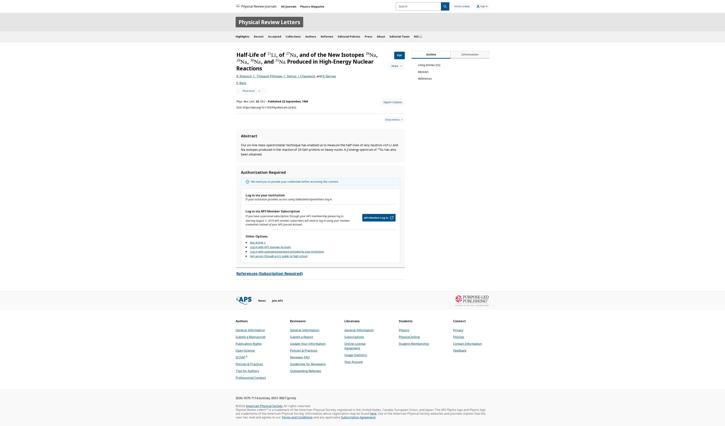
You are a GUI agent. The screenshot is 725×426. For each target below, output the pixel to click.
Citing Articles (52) (429, 65)
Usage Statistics (355, 355)
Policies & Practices (249, 364)
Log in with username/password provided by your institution (287, 251)
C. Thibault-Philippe (267, 76)
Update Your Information (307, 344)
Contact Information (467, 344)
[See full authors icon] (251, 91)
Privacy (458, 330)
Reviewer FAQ (300, 357)
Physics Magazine (312, 6)
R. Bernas (329, 76)
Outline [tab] (431, 54)
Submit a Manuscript (250, 337)
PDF (399, 55)
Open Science (245, 350)
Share (394, 66)
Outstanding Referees (305, 371)
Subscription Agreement (358, 417)
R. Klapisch (244, 76)
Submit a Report (301, 337)
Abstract (423, 72)
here (373, 413)
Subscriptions (354, 337)
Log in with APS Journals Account (270, 247)
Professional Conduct (251, 378)
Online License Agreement (355, 346)
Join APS (277, 300)
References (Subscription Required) (269, 273)
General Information (250, 330)
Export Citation (392, 102)
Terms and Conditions (297, 417)
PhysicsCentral (409, 337)
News (262, 300)
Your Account (353, 362)
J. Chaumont (306, 76)
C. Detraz (290, 76)
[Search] (445, 6)
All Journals (288, 6)
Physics (404, 330)
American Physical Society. (264, 406)
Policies (458, 337)
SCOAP (241, 357)
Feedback (459, 350)
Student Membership (414, 344)
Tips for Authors (247, 371)
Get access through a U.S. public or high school (278, 256)
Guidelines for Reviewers (308, 364)
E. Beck (241, 83)
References (425, 78)
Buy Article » (257, 242)
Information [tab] (469, 54)
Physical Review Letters (269, 22)
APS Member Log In (376, 217)
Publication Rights (249, 344)
